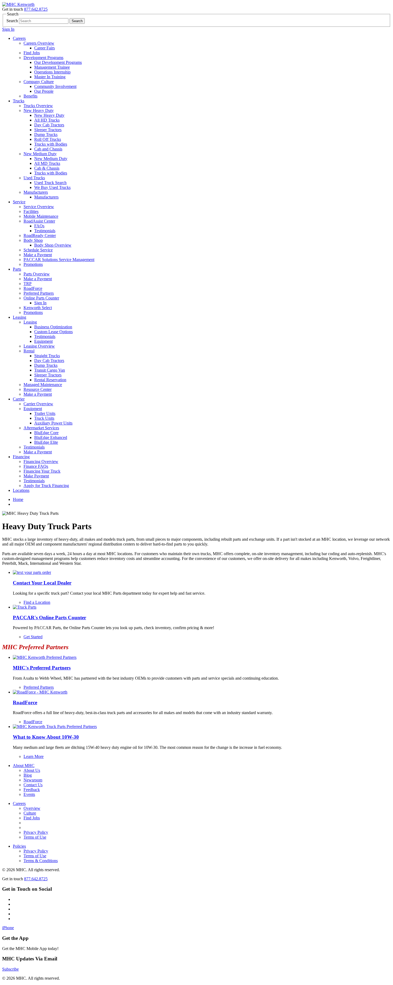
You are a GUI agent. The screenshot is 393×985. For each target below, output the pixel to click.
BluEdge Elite (46, 442)
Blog (28, 775)
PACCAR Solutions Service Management (59, 259)
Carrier (19, 399)
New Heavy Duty (39, 110)
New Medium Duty (40, 153)
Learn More (34, 756)
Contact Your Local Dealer (42, 583)
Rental (29, 351)
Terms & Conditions (41, 860)
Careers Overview (39, 43)
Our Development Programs (58, 62)
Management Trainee (52, 67)
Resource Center (38, 389)
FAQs (39, 226)
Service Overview (39, 206)
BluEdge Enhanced (50, 437)
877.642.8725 (36, 9)
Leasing (19, 317)
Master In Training (50, 77)
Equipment (43, 341)
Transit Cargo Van (49, 370)
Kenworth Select (38, 307)
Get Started (33, 636)
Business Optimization (53, 327)
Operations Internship (52, 72)
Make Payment (36, 476)
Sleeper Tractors (47, 129)
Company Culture (39, 81)
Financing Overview (41, 461)
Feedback (32, 789)
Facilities (31, 211)
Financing (21, 456)
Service (19, 202)
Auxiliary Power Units (53, 423)
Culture (30, 813)
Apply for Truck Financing (46, 485)
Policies (19, 846)
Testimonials (44, 230)
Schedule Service (38, 250)
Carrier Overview (38, 404)
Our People (43, 91)
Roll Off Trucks (47, 139)
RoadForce (33, 288)
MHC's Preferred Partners (42, 668)
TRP (28, 283)
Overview (32, 808)
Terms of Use (35, 837)
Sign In (8, 29)
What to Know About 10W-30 (46, 737)
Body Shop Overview (52, 245)
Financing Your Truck (42, 471)
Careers (19, 38)
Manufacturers (36, 192)
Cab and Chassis (48, 149)
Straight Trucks (47, 355)
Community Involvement (55, 86)
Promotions (33, 264)
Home (18, 499)
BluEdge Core (46, 432)
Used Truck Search (50, 182)
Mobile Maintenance (41, 216)
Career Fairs (44, 48)
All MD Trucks (47, 163)
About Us (32, 770)
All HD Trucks (47, 120)
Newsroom (33, 780)
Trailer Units (44, 413)
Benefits (30, 96)
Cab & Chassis (46, 168)
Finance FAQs (36, 466)
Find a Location (37, 602)
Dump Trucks (45, 134)
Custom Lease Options (53, 331)
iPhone (8, 927)
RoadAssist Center (39, 221)
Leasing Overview (39, 346)
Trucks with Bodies (50, 144)
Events (29, 794)
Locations (21, 490)
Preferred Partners (39, 293)
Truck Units (44, 418)
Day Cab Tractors (49, 125)
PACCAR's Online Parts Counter (49, 617)
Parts (17, 269)
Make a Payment (38, 254)
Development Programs (43, 57)
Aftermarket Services (41, 428)
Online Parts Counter (41, 298)
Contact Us (33, 784)
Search (12, 20)
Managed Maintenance (43, 384)
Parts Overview (37, 274)
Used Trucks (34, 178)
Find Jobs (32, 52)
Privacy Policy (36, 832)
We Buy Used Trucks (52, 187)
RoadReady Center (40, 235)
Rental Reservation (50, 379)
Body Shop (33, 240)
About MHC (23, 765)
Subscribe (10, 969)
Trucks (18, 101)
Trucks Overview (38, 105)
